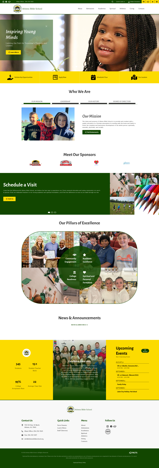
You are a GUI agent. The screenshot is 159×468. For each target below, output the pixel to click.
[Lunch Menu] (143, 2)
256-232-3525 (29, 2)
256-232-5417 (32, 435)
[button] (112, 1)
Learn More (14, 51)
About (80, 8)
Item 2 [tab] (80, 66)
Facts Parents (62, 425)
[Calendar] (152, 2)
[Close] (46, 27)
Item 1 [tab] (77, 66)
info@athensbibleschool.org (33, 439)
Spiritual (113, 8)
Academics (102, 8)
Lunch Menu (61, 428)
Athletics (123, 8)
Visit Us (10, 199)
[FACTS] (9, 2)
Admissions (90, 8)
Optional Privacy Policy (79, 463)
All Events (145, 351)
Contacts (141, 8)
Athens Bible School (27, 9)
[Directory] (157, 2)
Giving (132, 8)
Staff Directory (62, 430)
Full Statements (93, 132)
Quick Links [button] (119, 2)
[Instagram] (3, 2)
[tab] (37, 102)
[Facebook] (6, 2)
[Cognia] (108, 431)
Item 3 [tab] (83, 66)
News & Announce (78, 325)
